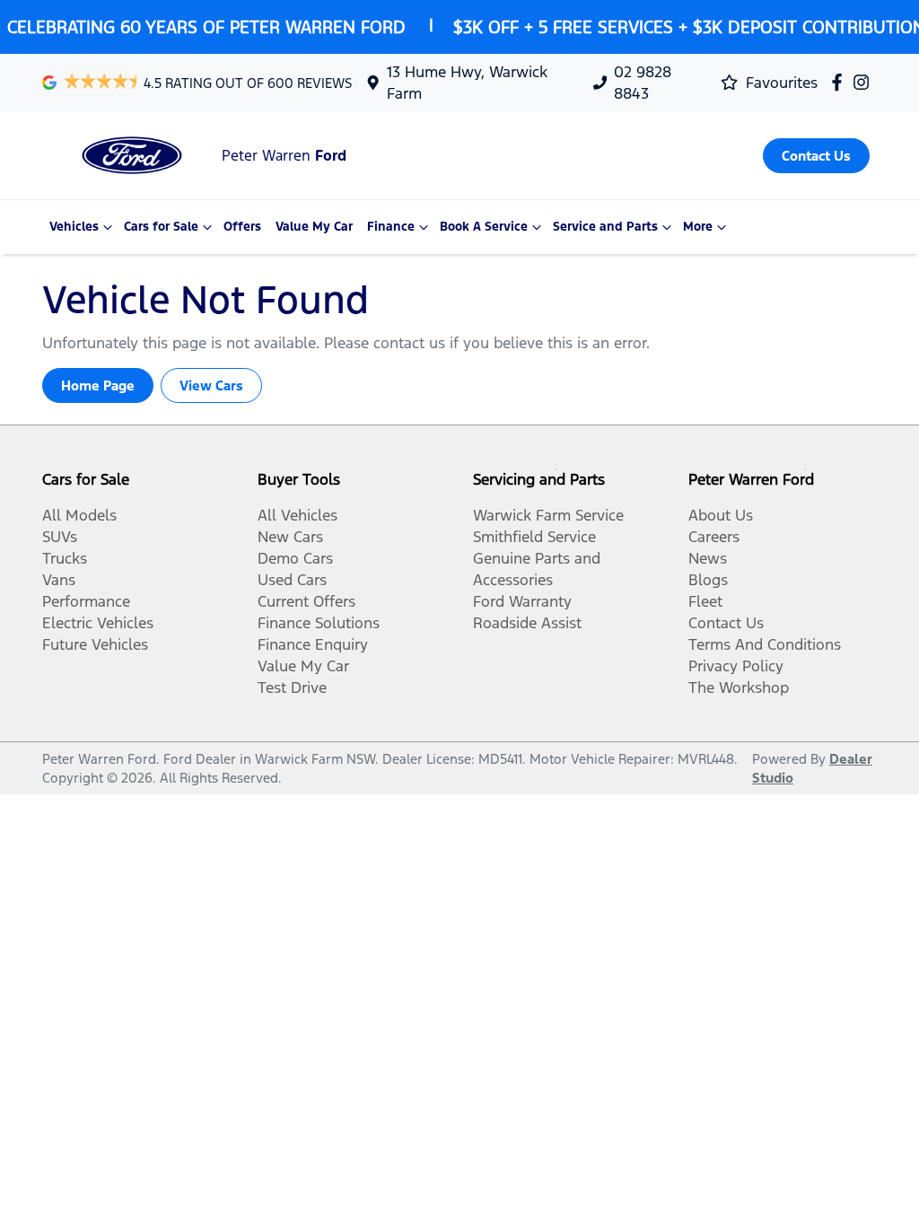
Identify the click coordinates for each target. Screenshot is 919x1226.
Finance (391, 226)
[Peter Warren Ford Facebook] (840, 82)
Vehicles (74, 226)
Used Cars (292, 580)
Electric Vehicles (97, 623)
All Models (79, 515)
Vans (58, 580)
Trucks (64, 558)
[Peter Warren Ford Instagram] (865, 82)
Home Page (98, 385)
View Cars (211, 385)
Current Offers (306, 601)
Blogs (708, 580)
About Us (720, 515)
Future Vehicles (95, 644)
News (707, 558)
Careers (714, 537)
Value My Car (314, 226)
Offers (242, 226)
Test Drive (292, 687)
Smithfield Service (534, 537)
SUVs (59, 537)
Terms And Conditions (764, 644)
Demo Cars (295, 558)
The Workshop (738, 687)
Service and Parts (605, 226)
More (698, 226)
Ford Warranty (522, 601)
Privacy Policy (735, 666)
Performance (86, 601)
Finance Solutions (319, 623)
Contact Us (726, 623)
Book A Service (484, 226)
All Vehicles (297, 515)
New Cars (290, 537)
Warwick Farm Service (548, 515)
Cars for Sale (161, 226)
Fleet (705, 601)
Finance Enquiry (313, 644)
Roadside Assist (527, 623)
